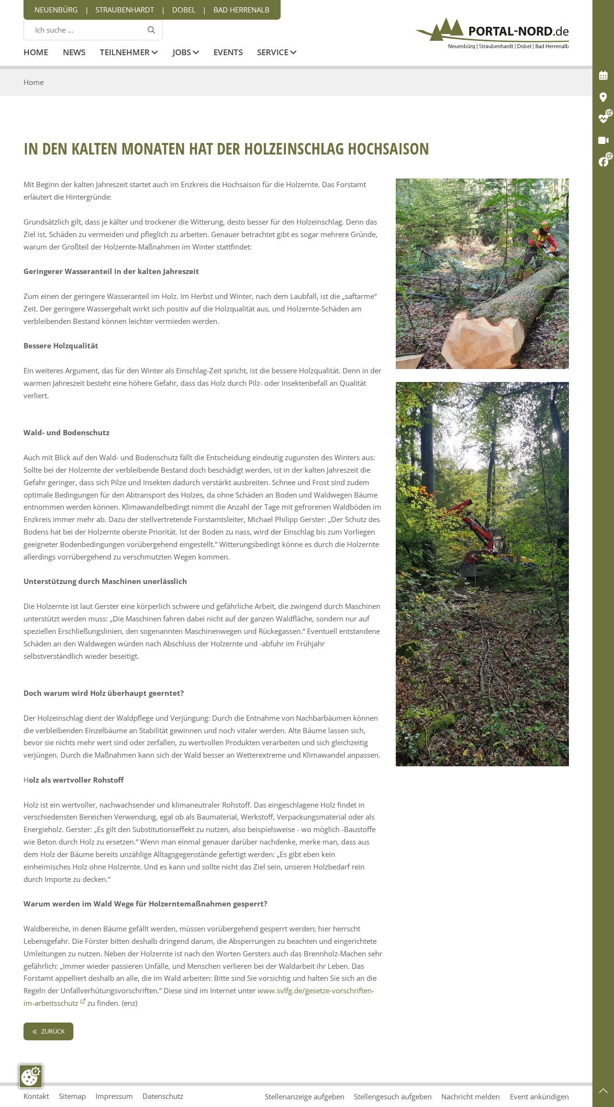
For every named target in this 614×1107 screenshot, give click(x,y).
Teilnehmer (126, 53)
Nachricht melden (470, 1096)
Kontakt (36, 1096)
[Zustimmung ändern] (30, 1076)
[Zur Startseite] (492, 33)
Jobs (183, 53)
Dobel (184, 9)
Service (273, 53)
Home (36, 53)
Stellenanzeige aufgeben (304, 1096)
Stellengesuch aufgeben (393, 1096)
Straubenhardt (124, 9)
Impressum (114, 1096)
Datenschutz (162, 1096)
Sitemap (72, 1096)
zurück (52, 1031)
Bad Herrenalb (241, 9)
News (74, 53)
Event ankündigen (539, 1096)
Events (228, 53)
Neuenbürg (56, 9)
